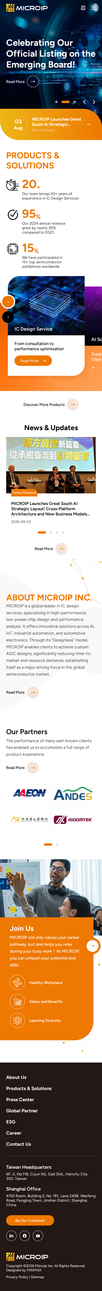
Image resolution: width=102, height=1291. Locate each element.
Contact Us (18, 1144)
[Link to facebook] (24, 1236)
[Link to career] (92, 946)
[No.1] (65, 102)
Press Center (20, 1099)
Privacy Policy (17, 1277)
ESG (10, 1122)
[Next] (94, 102)
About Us (16, 1077)
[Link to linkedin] (11, 1236)
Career (13, 1133)
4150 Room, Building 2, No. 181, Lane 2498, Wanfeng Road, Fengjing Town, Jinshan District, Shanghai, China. (51, 1200)
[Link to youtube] (38, 1236)
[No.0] (56, 102)
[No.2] (75, 102)
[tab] (48, 844)
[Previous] (84, 102)
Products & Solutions (28, 1088)
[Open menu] (93, 8)
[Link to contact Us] (83, 8)
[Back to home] (27, 8)
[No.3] (63, 532)
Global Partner (22, 1111)
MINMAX (34, 1270)
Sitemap (37, 1277)
